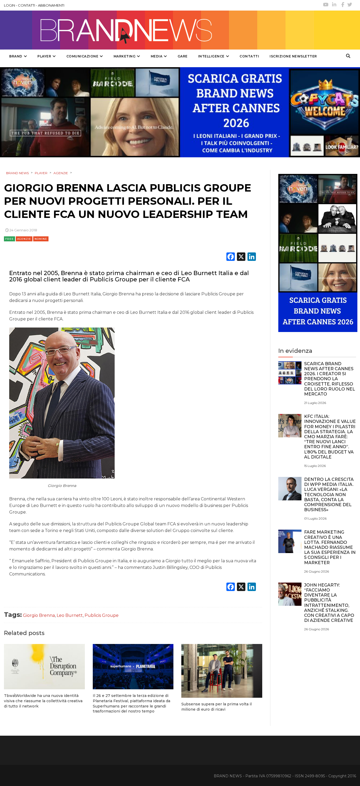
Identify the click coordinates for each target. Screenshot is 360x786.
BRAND (15, 56)
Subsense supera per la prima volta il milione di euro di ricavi (216, 707)
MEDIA (157, 56)
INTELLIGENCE (211, 56)
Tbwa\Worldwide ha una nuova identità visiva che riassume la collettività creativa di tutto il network (43, 700)
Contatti (249, 56)
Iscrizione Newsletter (293, 56)
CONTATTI (26, 5)
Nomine (41, 239)
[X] (241, 257)
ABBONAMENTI (51, 5)
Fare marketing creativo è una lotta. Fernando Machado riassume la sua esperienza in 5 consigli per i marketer (330, 547)
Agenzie (24, 239)
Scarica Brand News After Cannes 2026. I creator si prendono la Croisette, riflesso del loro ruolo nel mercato (329, 379)
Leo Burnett (70, 615)
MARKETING (125, 56)
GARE (183, 56)
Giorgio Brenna (39, 615)
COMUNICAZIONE (82, 56)
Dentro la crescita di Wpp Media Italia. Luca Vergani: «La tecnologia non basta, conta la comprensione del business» (329, 494)
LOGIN (9, 5)
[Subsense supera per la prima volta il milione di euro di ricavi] (221, 671)
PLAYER (44, 56)
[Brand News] (159, 30)
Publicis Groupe (102, 615)
